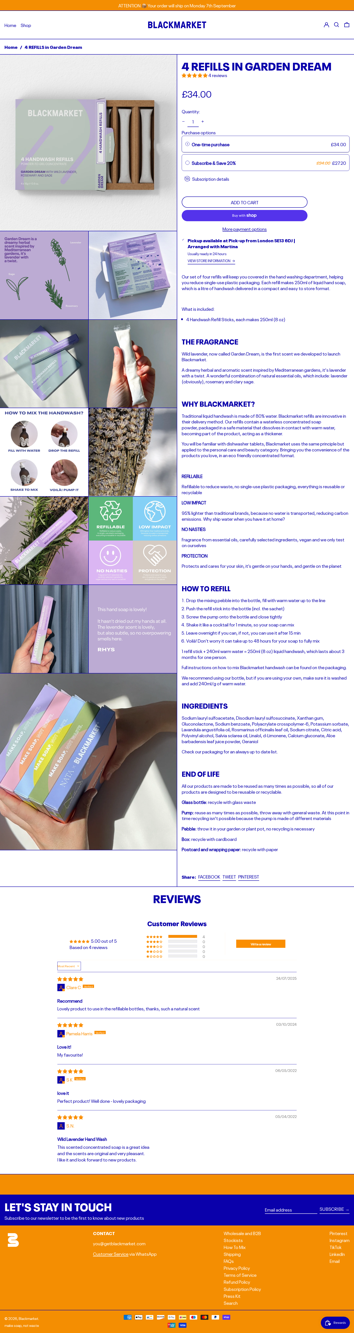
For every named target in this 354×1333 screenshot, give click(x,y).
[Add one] (203, 122)
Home (11, 46)
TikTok (336, 1247)
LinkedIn (337, 1254)
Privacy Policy (237, 1267)
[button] (88, 142)
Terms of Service (240, 1274)
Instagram (339, 1240)
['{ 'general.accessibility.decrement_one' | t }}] (183, 122)
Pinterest (338, 1233)
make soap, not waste (22, 1325)
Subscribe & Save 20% (214, 162)
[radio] (187, 144)
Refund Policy (237, 1281)
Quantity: (191, 111)
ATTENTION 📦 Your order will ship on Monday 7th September (177, 5)
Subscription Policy (242, 1288)
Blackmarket (28, 1318)
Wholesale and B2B (242, 1233)
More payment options (244, 229)
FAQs (229, 1260)
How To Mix (235, 1246)
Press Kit (232, 1295)
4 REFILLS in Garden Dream (53, 46)
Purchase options (199, 132)
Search (231, 1302)
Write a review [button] (261, 943)
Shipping (232, 1253)
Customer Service (110, 1253)
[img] (70, 978)
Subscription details (210, 178)
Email (335, 1261)
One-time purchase (210, 144)
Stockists (233, 1240)
